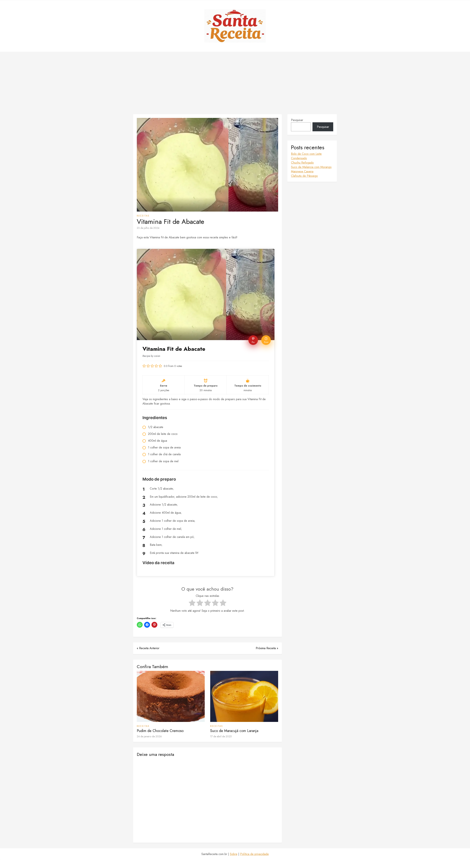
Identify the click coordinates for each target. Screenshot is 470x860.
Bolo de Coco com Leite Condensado (306, 156)
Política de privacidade (254, 854)
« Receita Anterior (148, 648)
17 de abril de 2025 (221, 736)
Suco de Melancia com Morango (311, 167)
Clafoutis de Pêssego (304, 176)
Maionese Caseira (302, 171)
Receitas (143, 215)
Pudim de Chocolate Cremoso (160, 730)
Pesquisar (297, 120)
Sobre (233, 854)
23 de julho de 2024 (148, 228)
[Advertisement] (235, 83)
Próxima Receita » (267, 648)
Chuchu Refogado (302, 163)
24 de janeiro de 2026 (149, 736)
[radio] (192, 603)
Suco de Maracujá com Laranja (234, 730)
